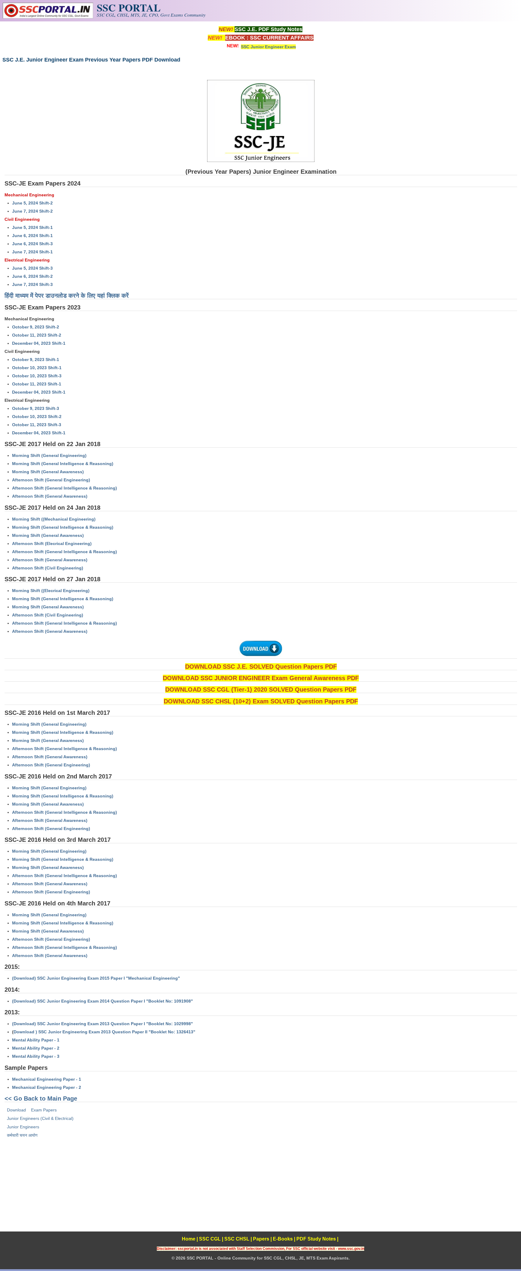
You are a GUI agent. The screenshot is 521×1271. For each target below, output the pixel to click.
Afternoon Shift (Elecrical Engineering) (52, 543)
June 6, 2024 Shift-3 (32, 243)
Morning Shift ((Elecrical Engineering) (51, 590)
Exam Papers (44, 1110)
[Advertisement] (260, 1189)
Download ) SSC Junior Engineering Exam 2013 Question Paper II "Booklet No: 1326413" (104, 1031)
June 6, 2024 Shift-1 (32, 235)
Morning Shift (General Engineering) (49, 455)
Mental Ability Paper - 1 (35, 1040)
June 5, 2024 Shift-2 (32, 203)
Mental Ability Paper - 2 (35, 1048)
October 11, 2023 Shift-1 (36, 384)
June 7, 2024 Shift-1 (32, 251)
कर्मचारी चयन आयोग (22, 1135)
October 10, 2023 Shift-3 (37, 375)
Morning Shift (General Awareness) (48, 471)
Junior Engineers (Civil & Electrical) (40, 1118)
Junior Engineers (23, 1126)
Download (16, 1110)
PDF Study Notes (316, 1238)
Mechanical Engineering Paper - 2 (46, 1087)
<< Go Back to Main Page (41, 1098)
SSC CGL (210, 1238)
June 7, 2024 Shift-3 (32, 284)
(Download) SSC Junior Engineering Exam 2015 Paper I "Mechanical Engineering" (96, 978)
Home (188, 1238)
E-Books (283, 1238)
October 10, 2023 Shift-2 (37, 416)
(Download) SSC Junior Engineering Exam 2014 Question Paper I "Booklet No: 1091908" (102, 1001)
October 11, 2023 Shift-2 (36, 335)
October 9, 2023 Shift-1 (35, 359)
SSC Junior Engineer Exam (268, 46)
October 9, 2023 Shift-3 (35, 408)
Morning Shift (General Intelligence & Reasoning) (62, 463)
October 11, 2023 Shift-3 (36, 424)
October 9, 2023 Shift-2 (35, 327)
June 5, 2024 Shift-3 (32, 268)
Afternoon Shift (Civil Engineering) (47, 568)
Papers (261, 1238)
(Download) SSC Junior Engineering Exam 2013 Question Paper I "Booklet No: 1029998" (102, 1023)
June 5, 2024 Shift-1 (32, 227)
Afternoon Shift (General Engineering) (51, 479)
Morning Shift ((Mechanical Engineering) (54, 519)
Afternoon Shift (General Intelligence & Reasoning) (64, 488)
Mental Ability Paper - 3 (35, 1056)
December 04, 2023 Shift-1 (38, 343)
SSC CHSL (236, 1238)
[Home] (48, 16)
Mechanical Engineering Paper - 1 (46, 1079)
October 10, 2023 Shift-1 (37, 367)
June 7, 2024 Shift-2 (32, 211)
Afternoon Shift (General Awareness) (49, 496)
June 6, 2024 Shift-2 (32, 276)
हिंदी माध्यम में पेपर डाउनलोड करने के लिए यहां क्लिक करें (67, 295)
